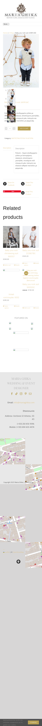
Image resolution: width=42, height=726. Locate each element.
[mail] (30, 393)
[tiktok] (16, 393)
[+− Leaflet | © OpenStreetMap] (18, 458)
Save (13, 191)
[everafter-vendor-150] (32, 323)
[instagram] (21, 393)
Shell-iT (36, 482)
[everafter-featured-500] (10, 328)
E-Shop (11, 33)
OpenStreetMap (18, 552)
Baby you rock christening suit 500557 (11, 253)
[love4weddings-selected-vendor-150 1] (32, 328)
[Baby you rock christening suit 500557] (11, 237)
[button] (18, 562)
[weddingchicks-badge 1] (10, 323)
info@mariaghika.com (24, 402)
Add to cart (24, 128)
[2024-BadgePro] (21, 350)
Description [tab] (7, 148)
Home (5, 33)
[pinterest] (25, 393)
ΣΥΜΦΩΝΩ (33, 722)
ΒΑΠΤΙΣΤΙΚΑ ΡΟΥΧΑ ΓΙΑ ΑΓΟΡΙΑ (22, 138)
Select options (26, 264)
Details (17, 265)
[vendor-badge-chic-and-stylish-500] (21, 332)
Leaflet (6, 552)
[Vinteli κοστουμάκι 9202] (11, 280)
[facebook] (12, 393)
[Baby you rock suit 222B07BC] (31, 237)
